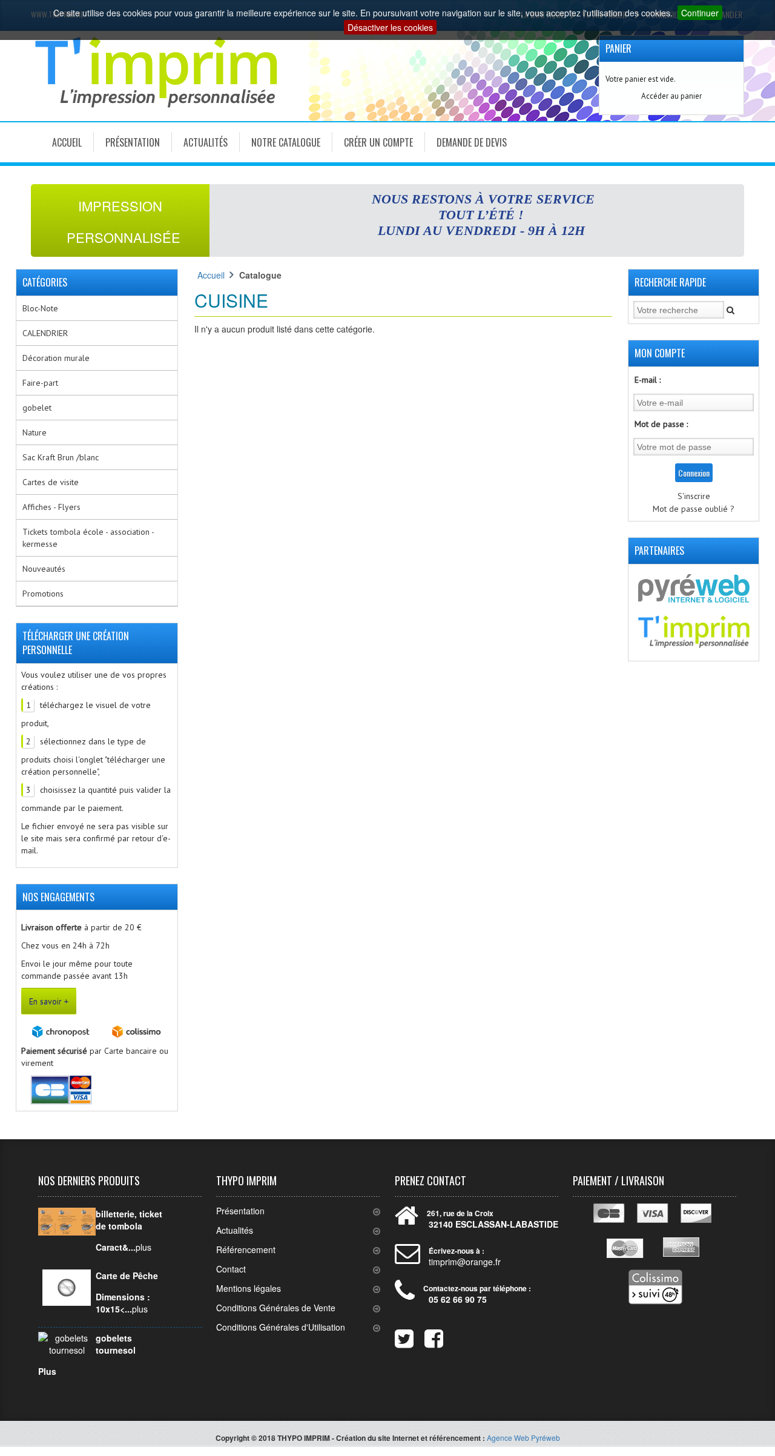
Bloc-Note (40, 308)
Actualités (205, 142)
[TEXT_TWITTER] (396, 1335)
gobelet (36, 407)
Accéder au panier (671, 96)
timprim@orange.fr (465, 1262)
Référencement (245, 1249)
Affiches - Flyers (51, 506)
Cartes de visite (50, 482)
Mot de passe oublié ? (693, 508)
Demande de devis (472, 142)
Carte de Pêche (127, 1275)
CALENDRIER (45, 333)
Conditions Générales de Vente (275, 1308)
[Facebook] (426, 1335)
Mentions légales (248, 1288)
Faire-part (40, 382)
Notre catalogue (285, 142)
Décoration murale (56, 357)
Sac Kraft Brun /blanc (60, 457)
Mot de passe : (661, 424)
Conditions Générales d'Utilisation (280, 1327)
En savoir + (48, 1001)
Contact (231, 1269)
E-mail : (648, 379)
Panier (618, 48)
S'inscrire (694, 496)
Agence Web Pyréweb (523, 1437)
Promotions (43, 593)
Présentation (132, 142)
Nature (34, 432)
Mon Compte (660, 353)
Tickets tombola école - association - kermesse (88, 537)
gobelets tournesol (116, 1344)
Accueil (67, 142)
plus (143, 1247)
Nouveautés (43, 568)
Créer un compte (378, 142)
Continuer (700, 13)
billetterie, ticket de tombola (129, 1220)
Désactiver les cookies (390, 27)
